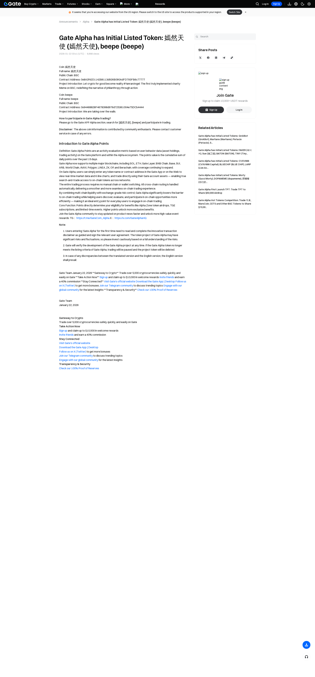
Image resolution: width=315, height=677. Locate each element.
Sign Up (276, 4)
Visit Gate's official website (119, 281)
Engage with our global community (78, 360)
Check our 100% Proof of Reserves (157, 289)
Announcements (68, 21)
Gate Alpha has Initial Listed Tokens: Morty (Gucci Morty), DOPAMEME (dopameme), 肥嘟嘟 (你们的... (223, 179)
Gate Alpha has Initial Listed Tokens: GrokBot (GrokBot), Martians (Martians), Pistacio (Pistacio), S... (223, 139)
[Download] (306, 645)
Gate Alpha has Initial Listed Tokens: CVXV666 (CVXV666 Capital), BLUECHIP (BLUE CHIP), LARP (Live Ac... (224, 164)
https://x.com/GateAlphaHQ (131, 218)
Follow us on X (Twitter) (72, 351)
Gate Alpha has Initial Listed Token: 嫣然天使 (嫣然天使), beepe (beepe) (137, 21)
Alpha (86, 21)
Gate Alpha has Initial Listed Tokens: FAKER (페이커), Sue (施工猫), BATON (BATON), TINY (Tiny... (225, 152)
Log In (265, 4)
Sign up (104, 277)
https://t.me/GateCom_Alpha (92, 218)
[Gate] (12, 4)
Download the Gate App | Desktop (155, 281)
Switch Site (234, 12)
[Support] (306, 657)
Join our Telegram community (116, 285)
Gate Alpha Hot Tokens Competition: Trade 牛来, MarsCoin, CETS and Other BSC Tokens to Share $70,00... (224, 204)
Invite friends (166, 277)
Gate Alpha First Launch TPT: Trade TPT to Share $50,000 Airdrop (222, 191)
